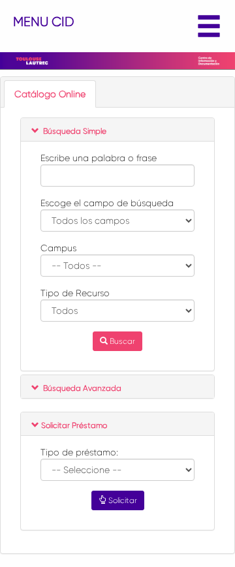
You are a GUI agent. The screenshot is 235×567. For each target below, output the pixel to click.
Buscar (121, 341)
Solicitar (121, 500)
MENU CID (43, 21)
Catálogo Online (50, 94)
